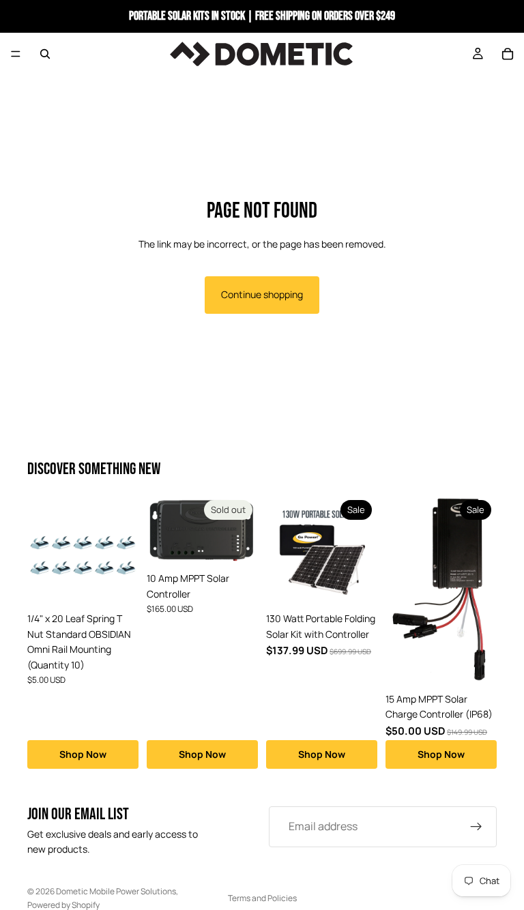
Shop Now (82, 754)
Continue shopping (262, 294)
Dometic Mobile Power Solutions (116, 891)
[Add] (117, 585)
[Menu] (15, 54)
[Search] (45, 54)
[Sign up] (476, 826)
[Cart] (508, 54)
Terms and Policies (262, 898)
